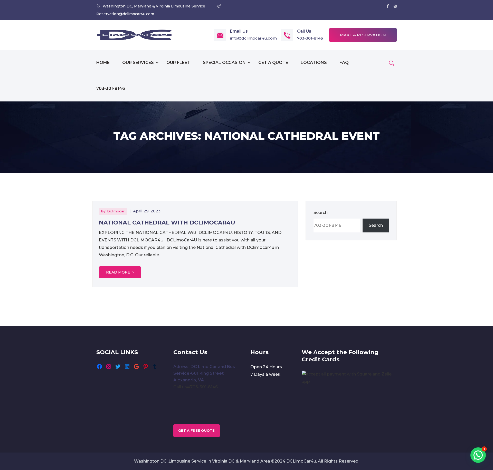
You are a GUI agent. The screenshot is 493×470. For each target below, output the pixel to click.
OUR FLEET (178, 62)
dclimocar (116, 211)
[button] (478, 455)
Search (321, 212)
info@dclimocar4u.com (253, 38)
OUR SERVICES (138, 62)
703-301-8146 (310, 38)
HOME (103, 62)
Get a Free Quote (196, 430)
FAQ (344, 62)
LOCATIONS (314, 62)
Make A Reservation (363, 34)
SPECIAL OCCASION (224, 62)
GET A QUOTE (273, 62)
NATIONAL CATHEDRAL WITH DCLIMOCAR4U (167, 222)
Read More (118, 272)
